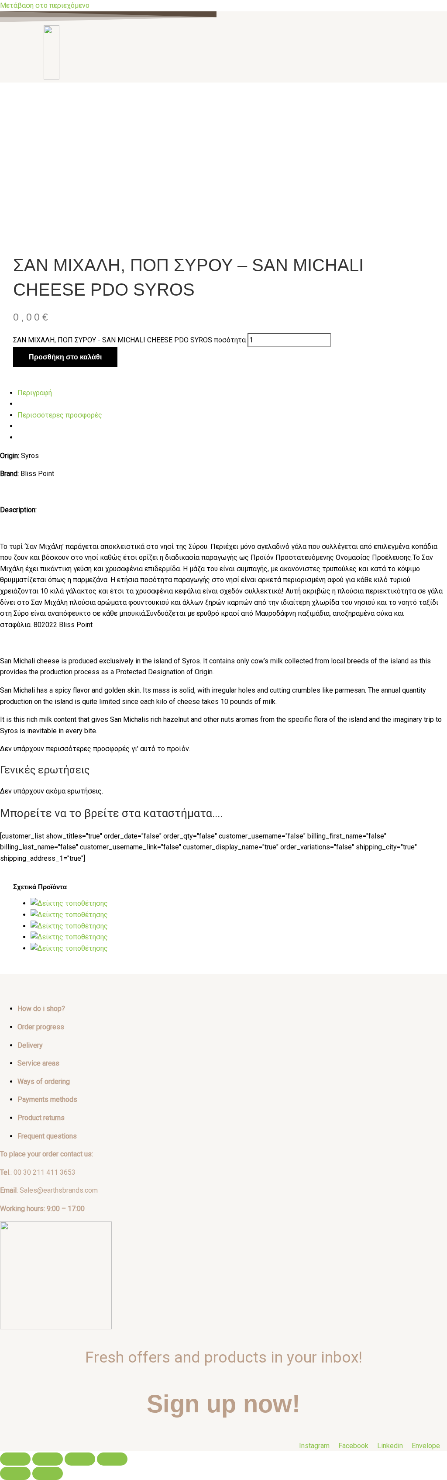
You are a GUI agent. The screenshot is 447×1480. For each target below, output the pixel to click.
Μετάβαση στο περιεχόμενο (44, 5)
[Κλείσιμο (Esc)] (112, 1459)
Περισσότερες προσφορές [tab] (59, 415)
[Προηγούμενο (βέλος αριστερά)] (15, 1473)
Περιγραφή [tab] (34, 393)
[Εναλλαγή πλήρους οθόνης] (47, 1459)
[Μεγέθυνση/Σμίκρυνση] (15, 1459)
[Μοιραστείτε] (80, 1459)
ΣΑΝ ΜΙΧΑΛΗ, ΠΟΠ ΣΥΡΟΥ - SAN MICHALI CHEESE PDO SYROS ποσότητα (129, 340)
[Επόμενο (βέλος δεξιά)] (47, 1473)
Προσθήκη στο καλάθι (65, 357)
